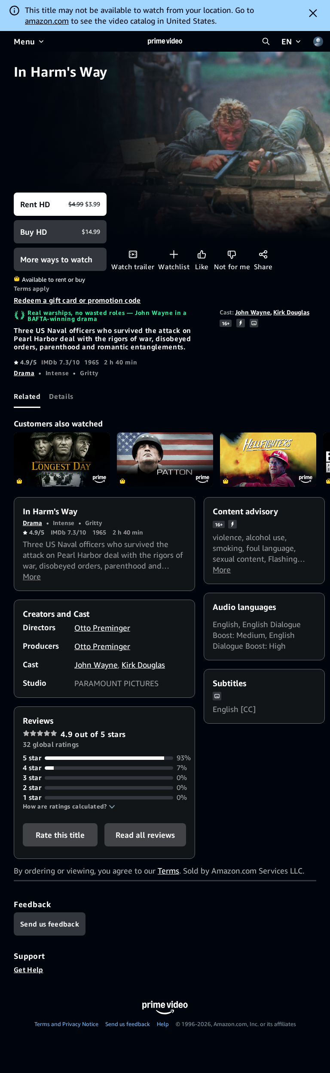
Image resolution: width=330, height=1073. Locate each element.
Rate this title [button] (60, 835)
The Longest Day (62, 459)
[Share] (263, 254)
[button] (69, 806)
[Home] (165, 41)
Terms (168, 870)
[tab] (27, 396)
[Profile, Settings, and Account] (318, 41)
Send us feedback (127, 1023)
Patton (165, 459)
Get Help (28, 969)
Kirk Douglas (291, 312)
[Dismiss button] (313, 12)
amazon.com (47, 20)
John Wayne (252, 312)
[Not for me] (231, 254)
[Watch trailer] (133, 254)
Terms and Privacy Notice (66, 1023)
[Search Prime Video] (266, 41)
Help (163, 1023)
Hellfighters (268, 459)
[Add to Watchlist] (173, 254)
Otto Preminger (102, 627)
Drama (24, 372)
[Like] (201, 254)
